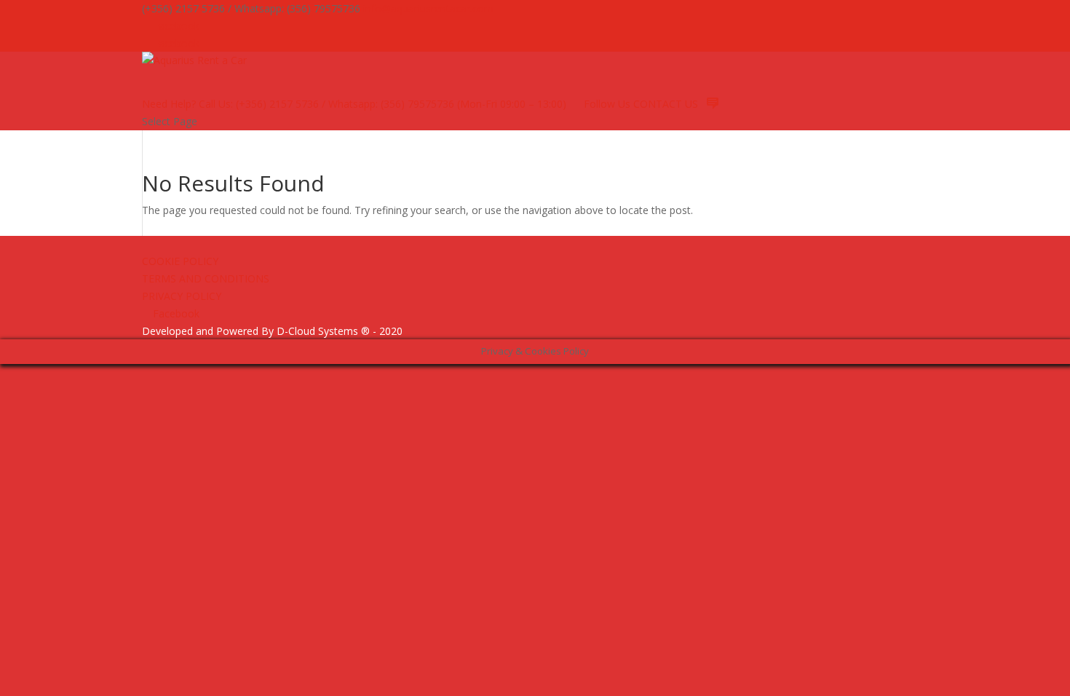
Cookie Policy (180, 261)
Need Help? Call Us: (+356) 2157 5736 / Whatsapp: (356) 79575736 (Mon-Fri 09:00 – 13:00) (354, 104)
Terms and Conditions (205, 278)
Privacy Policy (181, 296)
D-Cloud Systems (317, 331)
